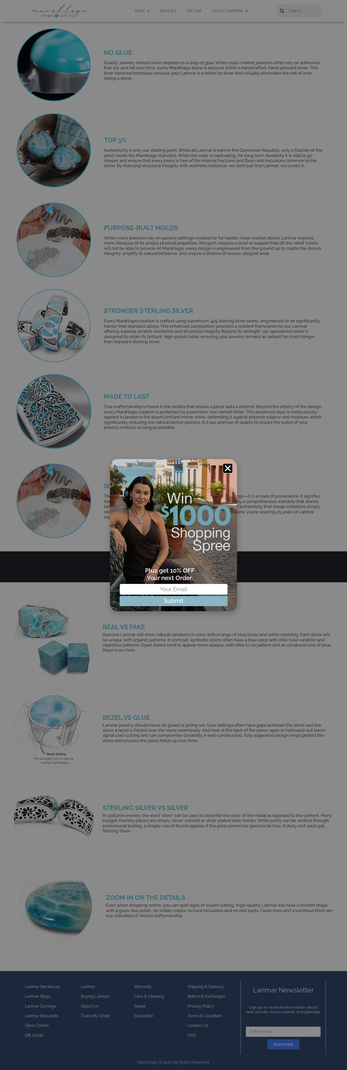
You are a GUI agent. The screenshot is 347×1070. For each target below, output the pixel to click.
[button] (228, 468)
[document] (173, 535)
